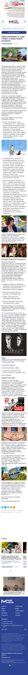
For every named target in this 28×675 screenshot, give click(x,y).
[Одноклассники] (14, 507)
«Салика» (11, 237)
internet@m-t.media (8, 623)
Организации (19, 606)
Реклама (17, 615)
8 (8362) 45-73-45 (7, 621)
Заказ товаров (19, 610)
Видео (17, 608)
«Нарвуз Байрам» (6, 362)
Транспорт (4, 613)
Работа (3, 610)
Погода (17, 613)
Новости (3, 606)
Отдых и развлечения (7, 43)
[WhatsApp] (11, 507)
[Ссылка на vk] (2, 629)
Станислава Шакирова (13, 392)
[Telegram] (8, 507)
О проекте (4, 615)
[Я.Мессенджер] (2, 507)
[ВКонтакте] (5, 507)
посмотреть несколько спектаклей (12, 313)
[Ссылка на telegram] (6, 629)
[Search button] (25, 21)
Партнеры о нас (6, 657)
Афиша (3, 608)
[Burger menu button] (2, 21)
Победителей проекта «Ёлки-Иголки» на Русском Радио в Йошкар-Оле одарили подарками (11, 557)
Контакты (4, 619)
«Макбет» (23, 316)
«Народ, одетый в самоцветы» (15, 444)
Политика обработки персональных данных (11, 654)
